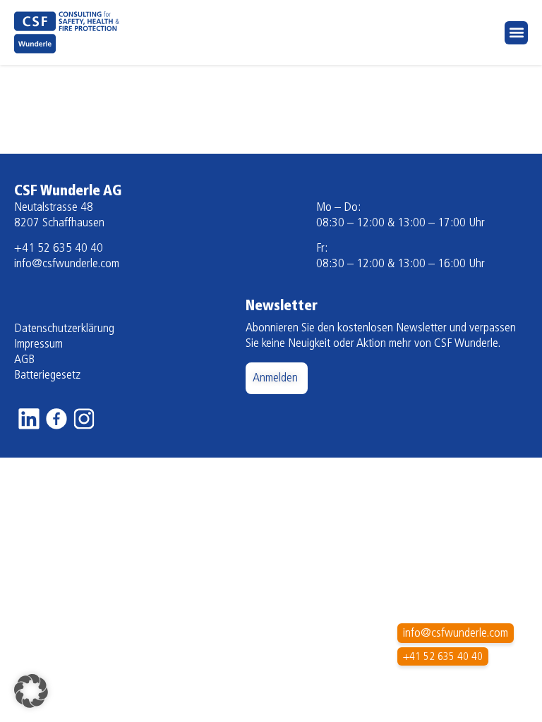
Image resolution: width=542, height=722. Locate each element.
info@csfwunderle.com (66, 264)
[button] (516, 32)
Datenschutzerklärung (64, 329)
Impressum (38, 344)
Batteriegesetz (47, 375)
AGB (24, 360)
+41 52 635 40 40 (58, 249)
